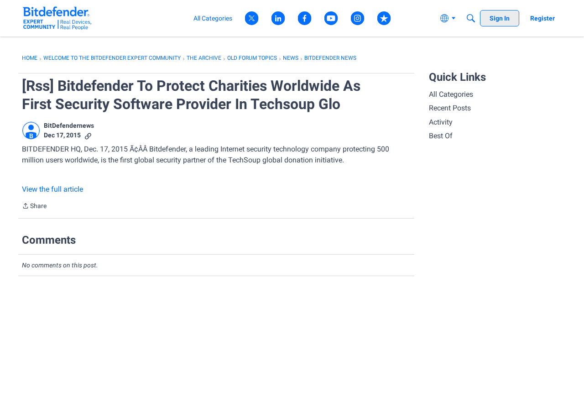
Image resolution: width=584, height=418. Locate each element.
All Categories (451, 94)
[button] (31, 130)
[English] (57, 18)
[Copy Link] (88, 135)
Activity (441, 122)
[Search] (471, 18)
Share (34, 206)
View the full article (52, 189)
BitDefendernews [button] (69, 125)
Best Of (441, 135)
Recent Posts (450, 108)
